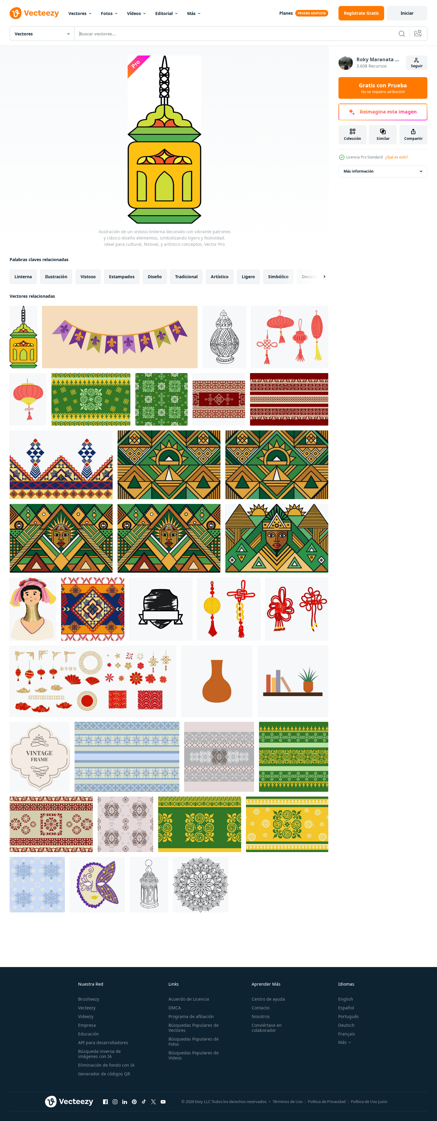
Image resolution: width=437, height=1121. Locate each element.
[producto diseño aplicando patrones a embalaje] (90, 399)
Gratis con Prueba (383, 88)
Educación (88, 1034)
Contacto (260, 1008)
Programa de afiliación (191, 1016)
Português (348, 1016)
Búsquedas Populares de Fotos (193, 1041)
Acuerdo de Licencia (188, 999)
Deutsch (346, 1025)
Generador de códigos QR (104, 1074)
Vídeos (134, 13)
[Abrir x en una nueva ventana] (153, 1101)
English (345, 999)
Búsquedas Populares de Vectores (193, 1027)
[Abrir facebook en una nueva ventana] (105, 1101)
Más (191, 13)
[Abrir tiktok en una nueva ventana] (143, 1101)
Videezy (85, 1016)
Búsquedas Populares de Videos (193, 1055)
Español (346, 1008)
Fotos (107, 13)
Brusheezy (88, 999)
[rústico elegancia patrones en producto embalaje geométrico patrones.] (126, 757)
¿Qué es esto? (396, 157)
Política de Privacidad (327, 1101)
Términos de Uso (288, 1101)
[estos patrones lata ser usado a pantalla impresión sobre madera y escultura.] (287, 824)
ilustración (56, 276)
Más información (359, 171)
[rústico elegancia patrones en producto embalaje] (37, 884)
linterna (23, 276)
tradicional (186, 276)
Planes (286, 13)
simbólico (278, 276)
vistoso (88, 276)
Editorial (164, 13)
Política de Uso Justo (369, 1101)
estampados (122, 276)
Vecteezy (87, 1008)
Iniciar (407, 13)
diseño (155, 276)
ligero (248, 276)
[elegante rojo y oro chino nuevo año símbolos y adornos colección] (93, 681)
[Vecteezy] (34, 13)
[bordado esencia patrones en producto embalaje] (219, 757)
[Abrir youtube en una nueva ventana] (163, 1101)
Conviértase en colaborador (267, 1027)
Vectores (77, 13)
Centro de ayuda (268, 999)
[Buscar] (401, 33)
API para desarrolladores (103, 1042)
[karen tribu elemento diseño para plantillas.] (33, 609)
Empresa (87, 1025)
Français (346, 1034)
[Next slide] (319, 277)
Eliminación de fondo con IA (106, 1065)
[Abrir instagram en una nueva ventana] (115, 1101)
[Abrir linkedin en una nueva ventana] (124, 1101)
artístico (220, 276)
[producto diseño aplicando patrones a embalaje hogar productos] (293, 757)
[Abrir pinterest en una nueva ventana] (134, 1101)
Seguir (417, 65)
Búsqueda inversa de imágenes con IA (99, 1053)
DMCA (174, 1008)
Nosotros (261, 1016)
